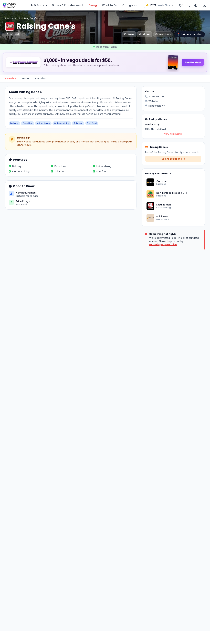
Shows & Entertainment (67, 5)
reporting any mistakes (163, 244)
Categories (129, 5)
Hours (25, 78)
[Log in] (204, 5)
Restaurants (11, 18)
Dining (93, 5)
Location (40, 78)
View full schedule (173, 134)
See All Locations (172, 158)
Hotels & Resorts (36, 5)
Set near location (189, 34)
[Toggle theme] (196, 5)
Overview (10, 78)
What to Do (109, 5)
